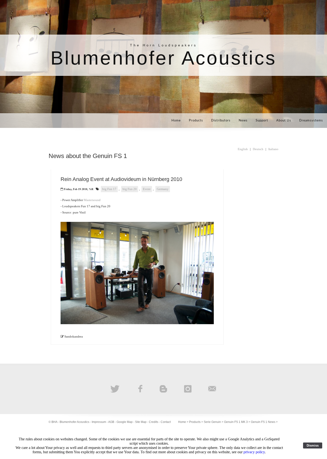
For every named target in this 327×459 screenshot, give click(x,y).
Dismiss (313, 445)
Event (147, 189)
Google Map (125, 422)
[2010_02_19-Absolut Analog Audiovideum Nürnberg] (137, 323)
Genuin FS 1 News (263, 422)
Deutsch (258, 149)
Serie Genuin (212, 422)
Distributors (221, 120)
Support (262, 120)
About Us (283, 120)
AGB (111, 422)
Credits (153, 422)
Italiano (273, 149)
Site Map (141, 422)
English (243, 149)
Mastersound (92, 200)
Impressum (99, 422)
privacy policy (254, 452)
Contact (166, 422)
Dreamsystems (311, 120)
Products (196, 120)
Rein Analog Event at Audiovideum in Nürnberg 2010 (121, 179)
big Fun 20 (130, 189)
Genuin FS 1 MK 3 (236, 422)
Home (176, 120)
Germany (163, 189)
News (243, 120)
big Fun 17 (109, 189)
